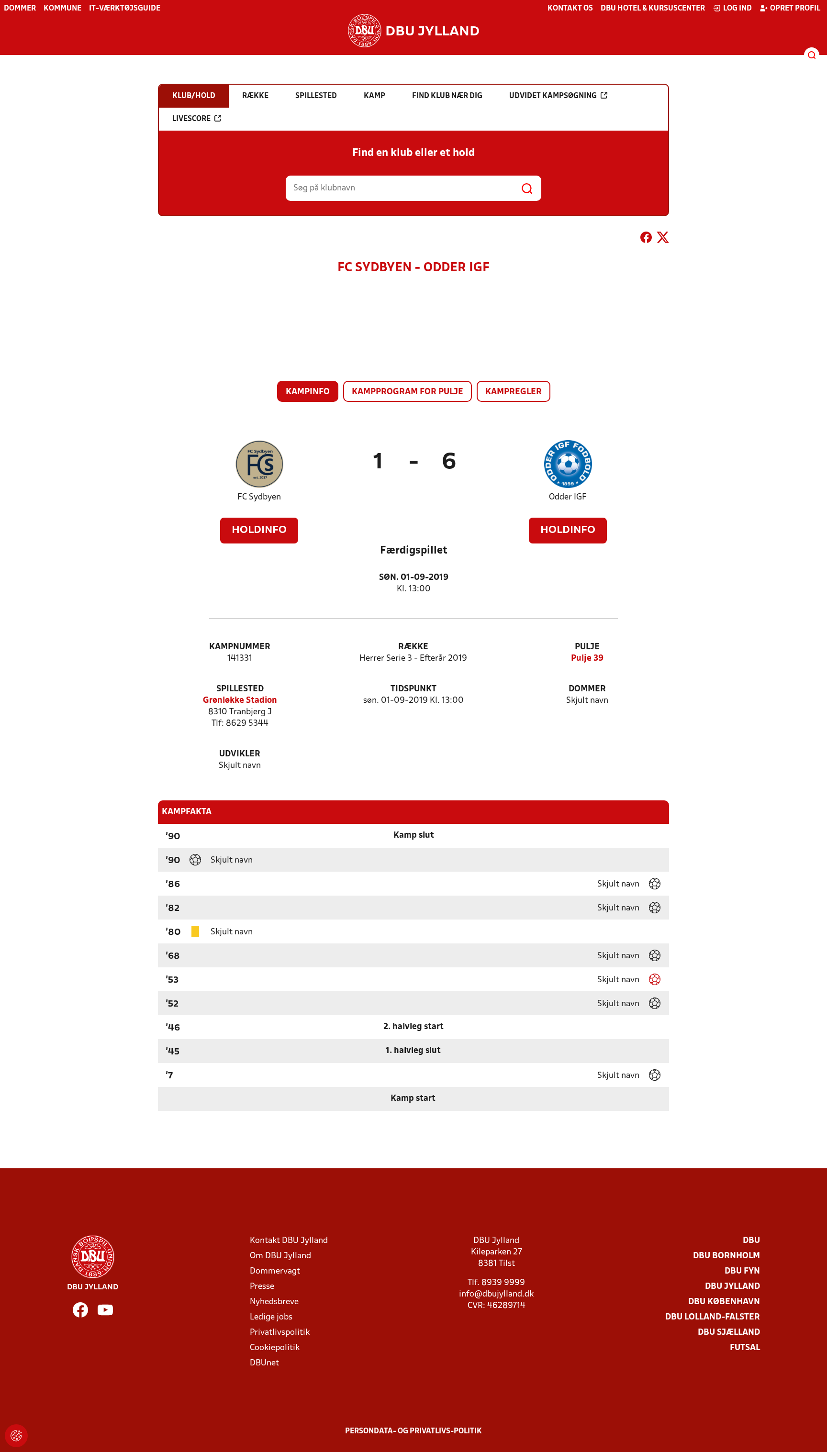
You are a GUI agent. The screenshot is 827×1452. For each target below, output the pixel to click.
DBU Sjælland (729, 1333)
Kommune (62, 8)
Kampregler (513, 392)
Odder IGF (568, 497)
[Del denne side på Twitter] (663, 239)
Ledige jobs (271, 1317)
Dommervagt (275, 1271)
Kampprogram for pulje (407, 392)
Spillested (240, 689)
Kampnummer (239, 647)
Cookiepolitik (275, 1348)
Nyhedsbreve (274, 1302)
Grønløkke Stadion (240, 701)
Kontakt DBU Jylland (289, 1241)
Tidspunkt (413, 689)
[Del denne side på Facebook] (646, 239)
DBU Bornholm (726, 1256)
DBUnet (264, 1363)
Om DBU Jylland (280, 1256)
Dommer (20, 8)
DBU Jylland (732, 1287)
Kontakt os (570, 8)
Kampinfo (308, 392)
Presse (262, 1287)
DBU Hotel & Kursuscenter (653, 8)
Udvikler (239, 754)
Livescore (191, 119)
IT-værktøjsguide (124, 8)
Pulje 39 (587, 658)
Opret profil (795, 8)
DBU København (724, 1302)
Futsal (745, 1348)
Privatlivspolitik (280, 1333)
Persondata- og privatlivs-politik (413, 1431)
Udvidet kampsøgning (553, 96)
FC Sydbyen (259, 497)
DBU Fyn (742, 1271)
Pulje (587, 647)
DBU (751, 1241)
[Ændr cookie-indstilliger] (16, 1435)
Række (413, 647)
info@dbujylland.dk (496, 1294)
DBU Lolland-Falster (712, 1317)
